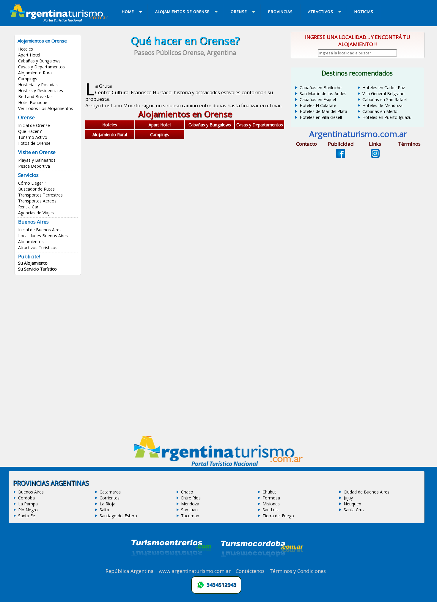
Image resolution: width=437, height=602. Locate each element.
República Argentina (130, 571)
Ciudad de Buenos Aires (366, 492)
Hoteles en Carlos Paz (383, 87)
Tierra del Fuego (278, 515)
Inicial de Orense (34, 125)
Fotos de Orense (34, 143)
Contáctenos (250, 571)
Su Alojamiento (33, 263)
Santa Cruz (354, 510)
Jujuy (348, 498)
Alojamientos (31, 241)
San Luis (270, 510)
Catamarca (110, 492)
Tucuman (190, 515)
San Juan (189, 510)
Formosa (271, 498)
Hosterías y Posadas (38, 84)
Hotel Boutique (32, 102)
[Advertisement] (185, 201)
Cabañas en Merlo (379, 111)
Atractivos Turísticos (37, 247)
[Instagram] (375, 156)
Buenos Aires (31, 492)
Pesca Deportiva (34, 166)
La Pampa (28, 504)
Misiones (271, 504)
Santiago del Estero (118, 515)
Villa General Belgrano (383, 93)
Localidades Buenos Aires (43, 235)
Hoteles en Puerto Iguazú (386, 117)
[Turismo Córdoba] (261, 564)
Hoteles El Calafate (318, 105)
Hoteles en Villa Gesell (321, 117)
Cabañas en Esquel (318, 99)
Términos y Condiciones (298, 571)
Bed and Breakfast (36, 96)
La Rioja (107, 504)
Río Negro (28, 510)
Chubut (269, 492)
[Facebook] (340, 156)
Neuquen (352, 504)
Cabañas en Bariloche (321, 87)
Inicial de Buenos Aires (40, 229)
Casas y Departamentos (41, 67)
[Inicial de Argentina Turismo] (60, 20)
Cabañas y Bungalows (39, 61)
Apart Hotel (29, 55)
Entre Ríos (191, 498)
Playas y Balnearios (37, 160)
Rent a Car (28, 207)
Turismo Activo (32, 137)
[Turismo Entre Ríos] (171, 564)
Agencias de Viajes (36, 213)
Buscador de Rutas (36, 189)
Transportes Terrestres (40, 195)
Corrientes (110, 498)
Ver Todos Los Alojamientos (45, 108)
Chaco (187, 492)
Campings (27, 78)
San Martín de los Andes (323, 93)
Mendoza (190, 504)
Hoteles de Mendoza (382, 105)
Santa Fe (26, 515)
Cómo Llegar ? (32, 183)
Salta (104, 510)
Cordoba (26, 498)
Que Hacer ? (30, 131)
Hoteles (25, 49)
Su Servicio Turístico (37, 269)
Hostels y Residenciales (40, 90)
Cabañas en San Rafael (384, 99)
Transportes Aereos (37, 201)
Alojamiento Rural (35, 73)
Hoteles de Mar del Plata (323, 111)
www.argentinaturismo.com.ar (195, 571)
